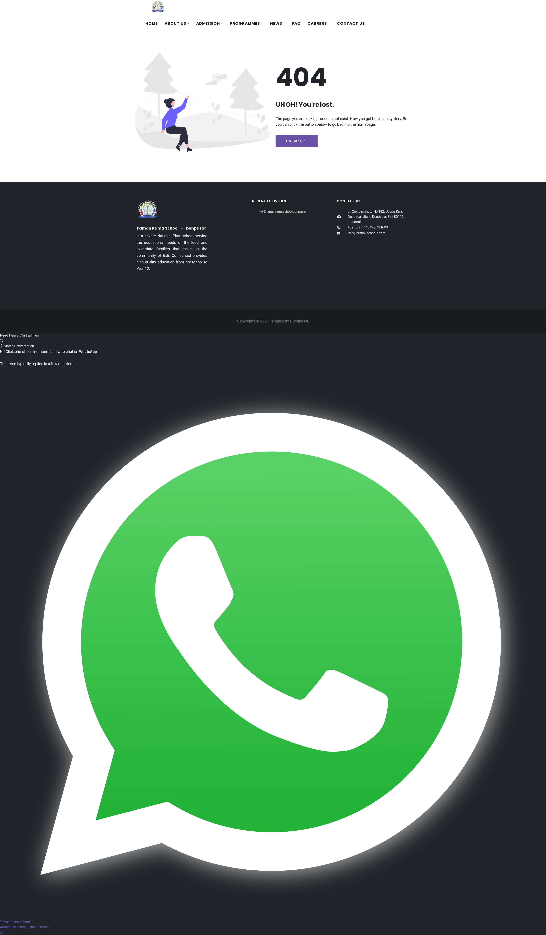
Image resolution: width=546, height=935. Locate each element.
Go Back (294, 141)
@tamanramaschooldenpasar (284, 212)
